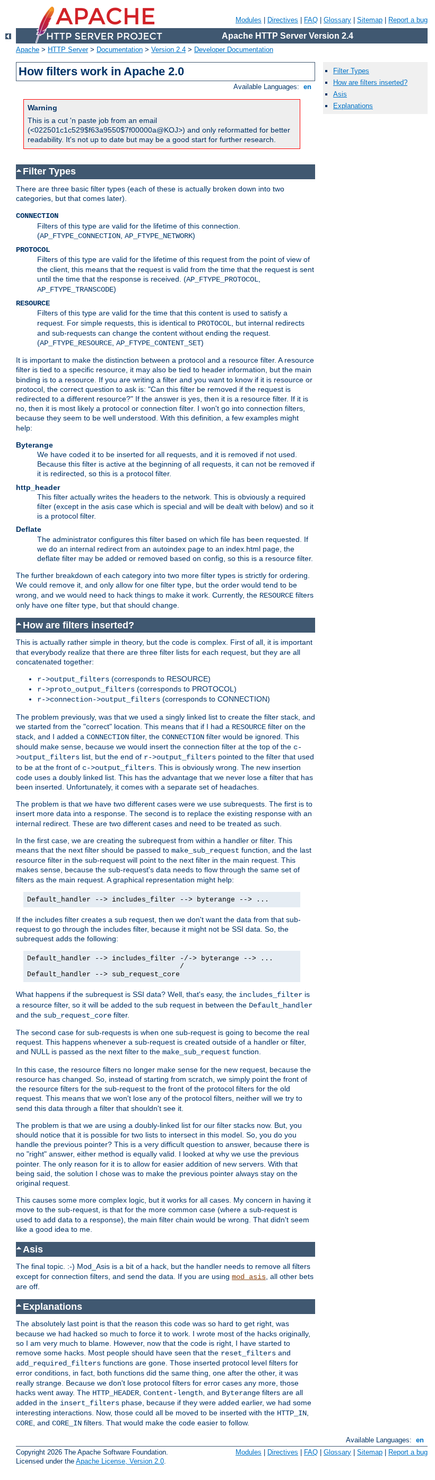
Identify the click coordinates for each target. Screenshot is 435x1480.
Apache (27, 50)
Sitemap (369, 20)
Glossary (337, 20)
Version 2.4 (168, 50)
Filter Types (351, 71)
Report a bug (408, 20)
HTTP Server (68, 50)
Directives (282, 20)
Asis (340, 94)
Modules (249, 20)
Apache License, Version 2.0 (120, 1461)
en (307, 87)
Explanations (353, 106)
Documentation (120, 50)
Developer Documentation (233, 50)
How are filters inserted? (370, 82)
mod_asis (249, 1277)
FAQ (311, 20)
